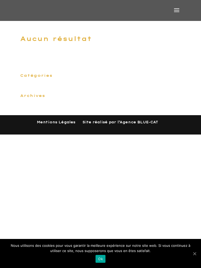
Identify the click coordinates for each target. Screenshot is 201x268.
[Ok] (194, 253)
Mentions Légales (56, 122)
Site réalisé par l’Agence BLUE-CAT (120, 122)
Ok (100, 259)
